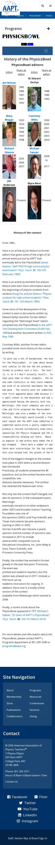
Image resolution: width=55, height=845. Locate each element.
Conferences (37, 703)
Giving (33, 716)
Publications (14, 710)
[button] (17, 797)
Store (10, 703)
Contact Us (11, 781)
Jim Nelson (9, 82)
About (10, 690)
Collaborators (14, 716)
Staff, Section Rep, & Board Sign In (27, 838)
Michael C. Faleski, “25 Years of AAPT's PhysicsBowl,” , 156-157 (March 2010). (26, 615)
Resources (36, 696)
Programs (19, 15)
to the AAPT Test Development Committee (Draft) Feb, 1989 (27, 328)
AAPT (7, 15)
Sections (34, 710)
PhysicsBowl (34, 15)
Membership (14, 696)
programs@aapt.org (14, 646)
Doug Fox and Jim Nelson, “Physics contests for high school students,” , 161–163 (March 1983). (27, 297)
